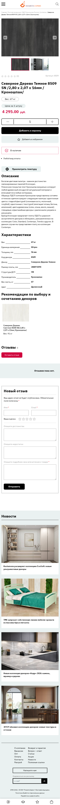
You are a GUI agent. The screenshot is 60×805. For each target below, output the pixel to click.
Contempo (43, 12)
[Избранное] (37, 801)
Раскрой (18, 762)
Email (34, 407)
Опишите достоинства (14, 426)
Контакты (18, 759)
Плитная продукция (14, 12)
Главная (4, 12)
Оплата (17, 756)
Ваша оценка (9, 419)
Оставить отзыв (12, 355)
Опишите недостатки (13, 444)
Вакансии (18, 751)
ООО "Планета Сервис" (27, 790)
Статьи (31, 753)
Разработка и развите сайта (30, 796)
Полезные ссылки (36, 762)
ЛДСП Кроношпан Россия (30, 12)
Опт (16, 753)
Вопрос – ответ (35, 751)
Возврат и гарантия (37, 748)
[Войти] (8, 802)
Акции (31, 756)
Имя (6, 407)
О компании (19, 748)
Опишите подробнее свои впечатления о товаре (26, 462)
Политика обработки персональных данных (30, 793)
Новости (32, 759)
